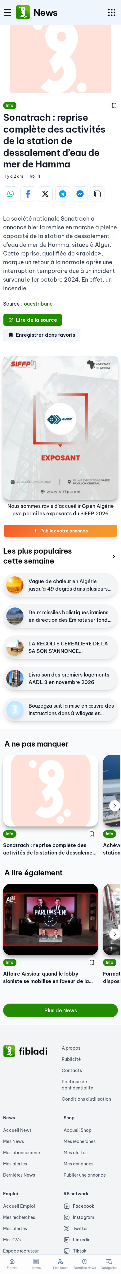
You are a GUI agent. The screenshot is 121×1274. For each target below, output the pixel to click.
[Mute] (88, 945)
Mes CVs (12, 1240)
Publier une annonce (85, 1175)
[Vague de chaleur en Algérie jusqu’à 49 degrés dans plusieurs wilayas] (15, 585)
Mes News (13, 1141)
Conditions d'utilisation (86, 1099)
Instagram (83, 1217)
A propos (71, 1048)
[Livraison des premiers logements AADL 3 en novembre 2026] (15, 678)
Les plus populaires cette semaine (37, 555)
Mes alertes (15, 1164)
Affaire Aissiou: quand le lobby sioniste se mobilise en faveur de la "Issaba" (46, 978)
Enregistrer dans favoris (45, 335)
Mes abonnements (22, 1152)
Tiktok (80, 1251)
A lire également (33, 872)
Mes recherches (80, 1141)
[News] (23, 12)
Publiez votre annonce (64, 531)
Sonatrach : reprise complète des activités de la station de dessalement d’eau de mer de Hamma (50, 849)
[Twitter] (45, 193)
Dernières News (19, 1175)
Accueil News (17, 1130)
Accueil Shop (78, 1130)
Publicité (71, 1059)
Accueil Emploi (19, 1206)
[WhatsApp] (10, 193)
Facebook (83, 1206)
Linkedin (82, 1240)
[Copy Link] (97, 193)
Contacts (72, 1070)
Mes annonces (78, 1164)
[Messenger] (80, 193)
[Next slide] (114, 805)
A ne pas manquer (36, 743)
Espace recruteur (21, 1251)
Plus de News (60, 1010)
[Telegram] (62, 193)
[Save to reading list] (114, 105)
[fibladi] (9, 1051)
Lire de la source (36, 320)
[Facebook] (27, 193)
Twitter (80, 1228)
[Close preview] (12, 945)
